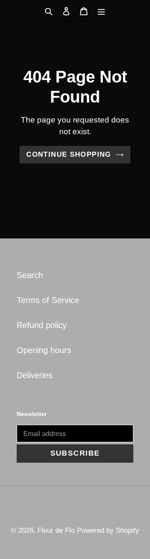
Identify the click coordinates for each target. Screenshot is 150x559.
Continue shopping (68, 154)
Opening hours (44, 350)
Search (30, 275)
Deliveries (34, 375)
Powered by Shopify (108, 530)
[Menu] (101, 10)
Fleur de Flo (56, 530)
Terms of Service (48, 300)
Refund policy (42, 325)
